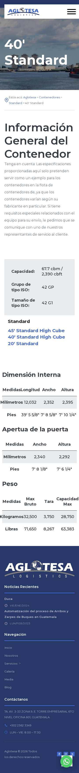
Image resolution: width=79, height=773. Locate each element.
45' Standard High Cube (36, 330)
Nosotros (11, 655)
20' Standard (23, 343)
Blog (7, 687)
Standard (19, 321)
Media (8, 679)
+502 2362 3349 (20, 725)
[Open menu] (71, 11)
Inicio (8, 647)
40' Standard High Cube (36, 337)
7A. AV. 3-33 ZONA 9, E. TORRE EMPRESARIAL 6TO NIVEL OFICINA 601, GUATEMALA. (39, 714)
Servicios (11, 663)
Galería (9, 671)
